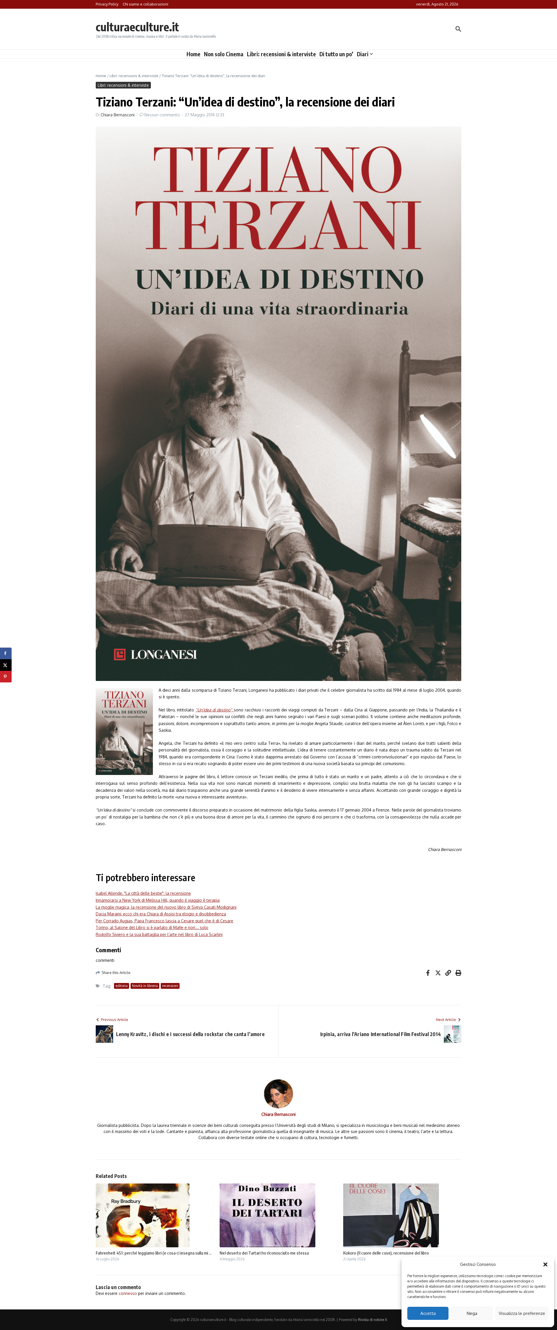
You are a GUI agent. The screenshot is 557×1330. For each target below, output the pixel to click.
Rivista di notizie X (372, 1320)
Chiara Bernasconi (118, 114)
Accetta (428, 1313)
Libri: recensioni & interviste (281, 53)
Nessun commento (162, 114)
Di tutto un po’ (336, 53)
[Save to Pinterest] (6, 676)
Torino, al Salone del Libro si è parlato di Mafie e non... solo (152, 927)
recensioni (170, 986)
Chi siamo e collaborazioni (145, 4)
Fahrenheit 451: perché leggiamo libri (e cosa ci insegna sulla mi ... (153, 1252)
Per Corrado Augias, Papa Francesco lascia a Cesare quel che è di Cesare (164, 920)
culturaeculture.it (137, 26)
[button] (545, 1264)
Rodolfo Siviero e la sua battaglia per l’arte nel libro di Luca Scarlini (159, 934)
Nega (472, 1313)
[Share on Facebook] (6, 653)
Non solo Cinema (223, 53)
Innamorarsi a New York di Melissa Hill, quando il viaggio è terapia (158, 900)
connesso (128, 1293)
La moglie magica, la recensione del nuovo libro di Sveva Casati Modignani (166, 907)
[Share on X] (6, 665)
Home (193, 53)
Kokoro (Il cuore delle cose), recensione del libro (386, 1252)
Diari (362, 53)
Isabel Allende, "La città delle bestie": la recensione (143, 893)
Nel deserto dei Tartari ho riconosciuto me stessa (264, 1252)
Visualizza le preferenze (522, 1313)
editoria (121, 986)
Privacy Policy (107, 4)
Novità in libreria (145, 986)
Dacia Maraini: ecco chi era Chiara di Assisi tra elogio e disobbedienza (161, 913)
